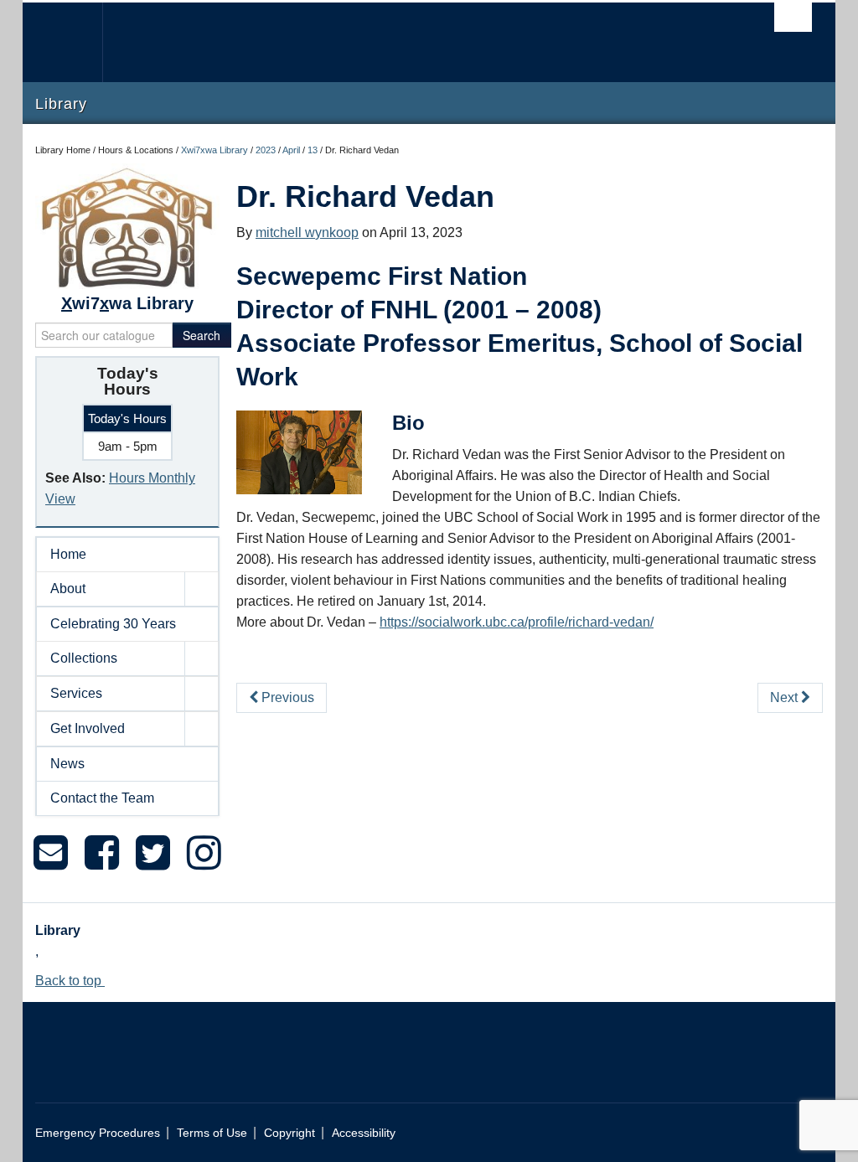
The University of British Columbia (75, 42)
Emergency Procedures (97, 1133)
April (291, 150)
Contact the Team (102, 798)
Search (201, 335)
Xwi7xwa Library (214, 150)
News (67, 764)
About (67, 588)
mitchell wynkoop (307, 232)
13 (313, 150)
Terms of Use (212, 1133)
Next (785, 697)
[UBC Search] (793, 17)
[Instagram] (204, 852)
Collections (83, 658)
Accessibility (363, 1133)
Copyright (289, 1133)
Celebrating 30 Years (113, 624)
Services (76, 693)
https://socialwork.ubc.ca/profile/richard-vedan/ (517, 622)
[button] (201, 589)
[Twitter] (152, 852)
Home (68, 554)
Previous (286, 697)
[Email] (50, 852)
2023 (266, 150)
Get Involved (87, 728)
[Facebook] (101, 852)
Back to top (70, 980)
